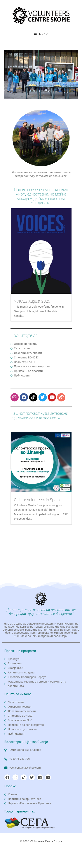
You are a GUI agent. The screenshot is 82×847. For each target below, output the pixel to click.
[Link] (61, 397)
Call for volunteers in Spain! (37, 499)
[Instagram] (14, 397)
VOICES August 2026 (32, 301)
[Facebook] (24, 397)
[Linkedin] (40, 777)
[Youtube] (52, 397)
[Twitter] (42, 397)
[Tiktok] (33, 397)
